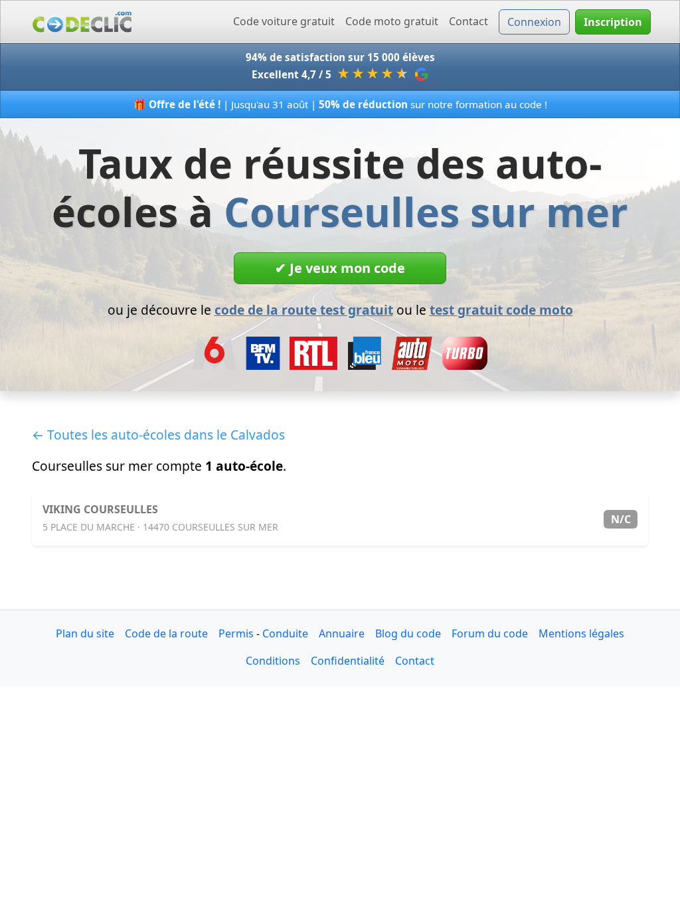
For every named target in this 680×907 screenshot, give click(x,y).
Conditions (273, 660)
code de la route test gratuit (303, 310)
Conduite (285, 633)
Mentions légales (581, 633)
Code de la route (166, 633)
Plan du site (85, 633)
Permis (236, 633)
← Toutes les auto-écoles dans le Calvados (158, 435)
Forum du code (490, 633)
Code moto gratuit (391, 21)
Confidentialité (347, 660)
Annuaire (342, 633)
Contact (468, 21)
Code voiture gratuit (284, 21)
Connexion (534, 22)
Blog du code (408, 633)
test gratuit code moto (501, 310)
